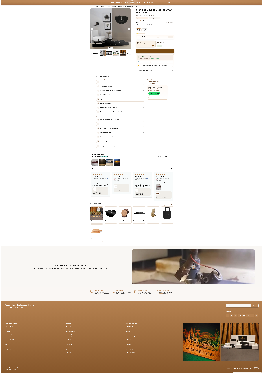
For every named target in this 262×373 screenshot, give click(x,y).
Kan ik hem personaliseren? (107, 82)
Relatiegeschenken (130, 352)
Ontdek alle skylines (10, 341)
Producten (124, 2)
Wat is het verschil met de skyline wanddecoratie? (112, 90)
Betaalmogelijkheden (10, 334)
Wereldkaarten (69, 349)
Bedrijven (146, 2)
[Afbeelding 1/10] (96, 53)
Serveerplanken (69, 336)
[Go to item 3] (109, 162)
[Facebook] (231, 315)
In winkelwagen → (155, 51)
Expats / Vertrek (129, 341)
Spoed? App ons (155, 58)
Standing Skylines (70, 334)
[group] (110, 28)
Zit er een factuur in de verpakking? (109, 128)
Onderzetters (69, 352)
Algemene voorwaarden (21, 367)
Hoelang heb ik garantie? (106, 136)
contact (161, 293)
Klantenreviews (8, 349)
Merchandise (69, 339)
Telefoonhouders (69, 344)
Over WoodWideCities (10, 347)
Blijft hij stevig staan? (105, 99)
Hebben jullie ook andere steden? (108, 107)
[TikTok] (256, 315)
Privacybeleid (8, 369)
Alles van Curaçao (169, 204)
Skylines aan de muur (71, 328)
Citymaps (68, 347)
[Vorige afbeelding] (92, 29)
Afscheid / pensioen (130, 334)
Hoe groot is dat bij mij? (169, 26)
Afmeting (155, 26)
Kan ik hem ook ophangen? (107, 103)
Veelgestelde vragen (10, 339)
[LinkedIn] (239, 315)
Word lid (255, 305)
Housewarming (129, 326)
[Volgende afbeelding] (129, 29)
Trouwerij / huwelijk (130, 336)
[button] (139, 20)
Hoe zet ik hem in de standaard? (108, 94)
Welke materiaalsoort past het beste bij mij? (111, 111)
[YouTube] (243, 315)
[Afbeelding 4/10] (123, 53)
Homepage (7, 367)
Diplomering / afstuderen (131, 339)
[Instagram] (227, 315)
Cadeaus (138, 2)
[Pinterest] (248, 315)
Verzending (8, 331)
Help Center (8, 328)
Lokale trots (128, 344)
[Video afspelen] (109, 53)
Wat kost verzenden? (105, 123)
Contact (14, 369)
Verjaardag (128, 328)
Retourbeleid (8, 336)
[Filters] (160, 156)
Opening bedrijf (129, 349)
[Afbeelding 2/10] (103, 53)
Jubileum (128, 331)
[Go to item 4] (117, 162)
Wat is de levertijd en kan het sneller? (109, 119)
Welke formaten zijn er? (106, 86)
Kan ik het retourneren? (106, 132)
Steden (117, 2)
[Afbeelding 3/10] (116, 53)
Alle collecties (69, 326)
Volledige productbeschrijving (107, 146)
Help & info (154, 2)
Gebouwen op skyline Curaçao (144, 70)
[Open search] (157, 156)
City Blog (7, 344)
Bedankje (128, 347)
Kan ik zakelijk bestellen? (106, 141)
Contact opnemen (9, 326)
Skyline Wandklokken (70, 331)
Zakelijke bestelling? (169, 22)
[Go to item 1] (94, 162)
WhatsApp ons (155, 93)
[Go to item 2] (102, 162)
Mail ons (152, 96)
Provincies (68, 341)
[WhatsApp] (252, 315)
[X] (235, 315)
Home (112, 2)
